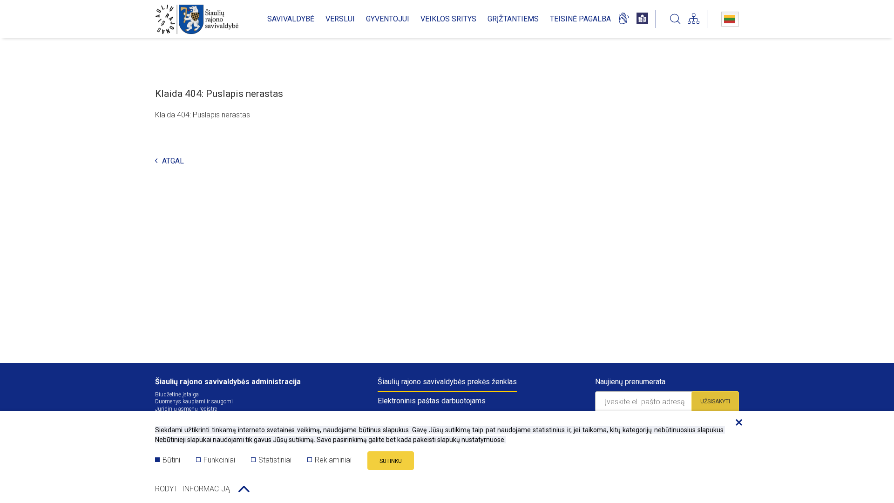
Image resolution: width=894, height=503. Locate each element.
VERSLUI (340, 18)
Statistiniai (274, 459)
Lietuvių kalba (730, 19)
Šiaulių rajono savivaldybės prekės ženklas (447, 381)
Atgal (173, 161)
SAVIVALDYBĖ (290, 18)
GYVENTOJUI (387, 18)
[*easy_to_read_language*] (642, 19)
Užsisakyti (715, 401)
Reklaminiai (333, 459)
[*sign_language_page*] (623, 19)
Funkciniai (219, 459)
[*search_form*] (675, 19)
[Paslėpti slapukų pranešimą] (737, 423)
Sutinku (390, 461)
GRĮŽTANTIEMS (513, 18)
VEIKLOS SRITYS (448, 18)
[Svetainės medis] (693, 19)
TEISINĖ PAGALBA (580, 18)
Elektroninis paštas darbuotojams (432, 400)
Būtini (171, 459)
